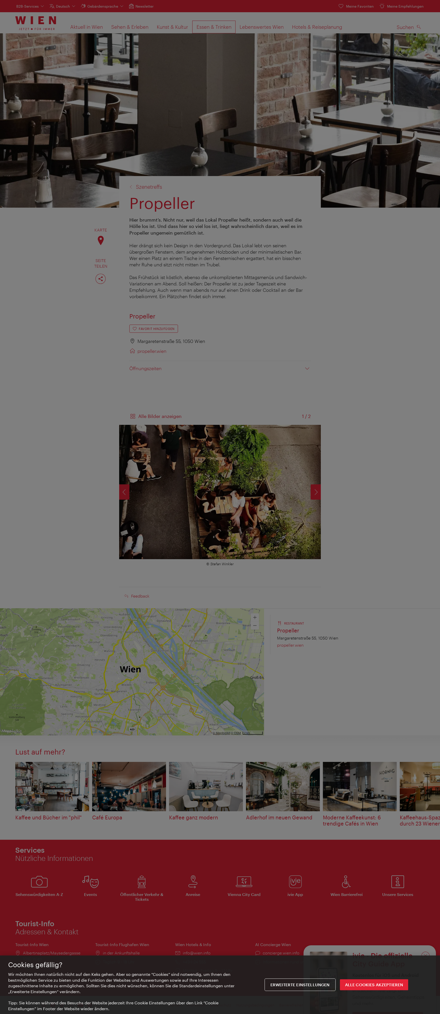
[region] (220, 984)
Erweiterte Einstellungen (300, 984)
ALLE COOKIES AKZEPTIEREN (374, 984)
